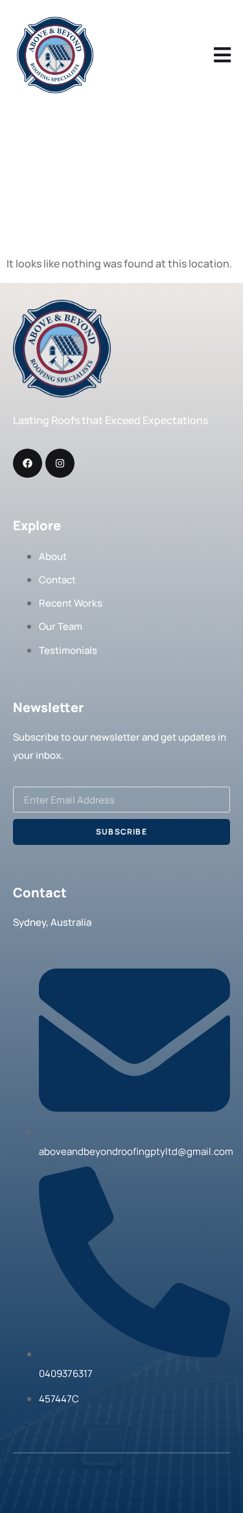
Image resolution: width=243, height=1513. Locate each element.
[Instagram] (60, 463)
